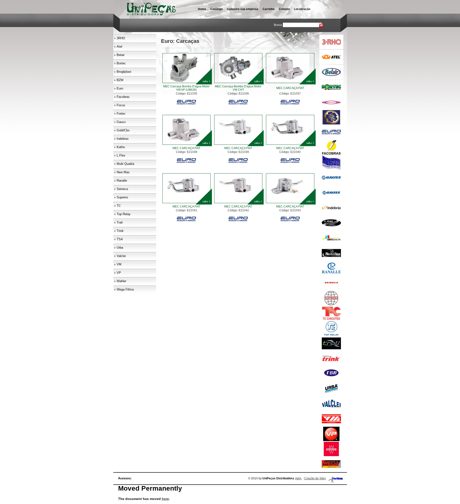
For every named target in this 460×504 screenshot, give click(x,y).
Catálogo (216, 9)
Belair (121, 55)
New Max (123, 172)
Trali (120, 222)
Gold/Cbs (123, 130)
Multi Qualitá (125, 164)
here (165, 499)
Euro (120, 88)
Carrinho (269, 9)
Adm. (298, 478)
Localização (302, 9)
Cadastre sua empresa (242, 9)
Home (202, 9)
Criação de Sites (315, 478)
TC (119, 205)
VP (119, 272)
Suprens (122, 197)
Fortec (121, 113)
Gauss (121, 122)
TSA (120, 239)
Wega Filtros (125, 289)
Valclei (121, 256)
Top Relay (124, 214)
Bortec (121, 63)
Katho (121, 147)
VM (119, 264)
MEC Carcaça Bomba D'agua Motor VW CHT (238, 88)
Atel (119, 46)
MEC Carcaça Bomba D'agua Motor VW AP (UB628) (186, 88)
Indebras (123, 138)
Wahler (121, 281)
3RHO (121, 38)
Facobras (123, 97)
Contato (284, 9)
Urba (120, 247)
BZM (120, 80)
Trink (120, 231)
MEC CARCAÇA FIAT (290, 88)
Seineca (122, 189)
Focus (121, 105)
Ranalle (122, 180)
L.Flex (121, 155)
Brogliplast (124, 71)
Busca (278, 25)
